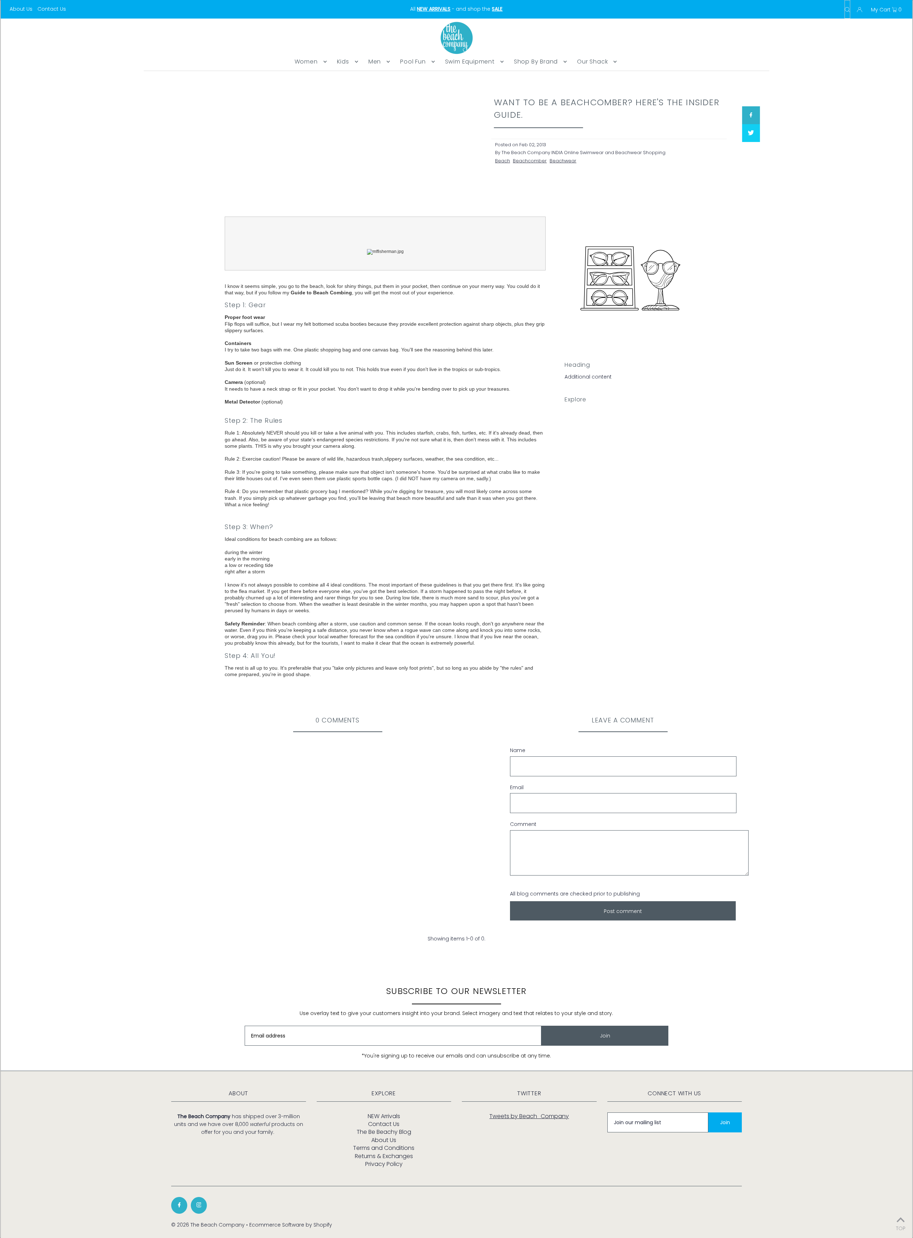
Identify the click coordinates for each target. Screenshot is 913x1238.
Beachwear (563, 161)
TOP (901, 1228)
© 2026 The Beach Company (208, 1224)
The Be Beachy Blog (384, 1132)
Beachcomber (530, 161)
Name (517, 750)
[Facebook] (179, 1205)
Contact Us (51, 8)
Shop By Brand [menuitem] (536, 61)
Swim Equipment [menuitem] (470, 61)
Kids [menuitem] (343, 61)
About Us (21, 8)
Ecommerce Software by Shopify (290, 1224)
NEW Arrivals (384, 1116)
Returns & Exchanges (384, 1156)
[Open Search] (847, 9)
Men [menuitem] (374, 61)
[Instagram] (199, 1205)
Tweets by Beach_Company (529, 1116)
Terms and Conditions (383, 1148)
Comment (523, 824)
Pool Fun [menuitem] (412, 61)
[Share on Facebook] (751, 115)
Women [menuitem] (306, 61)
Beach (502, 161)
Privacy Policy (384, 1164)
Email (517, 787)
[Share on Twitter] (751, 133)
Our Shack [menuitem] (592, 61)
